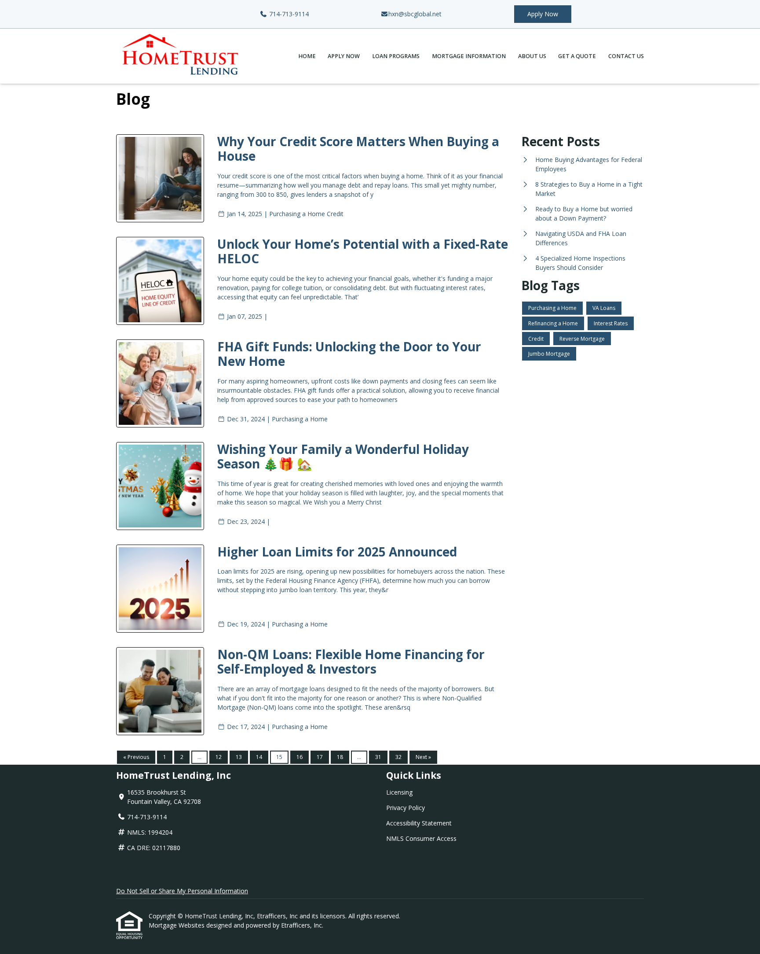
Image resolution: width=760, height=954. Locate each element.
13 (239, 757)
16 (299, 757)
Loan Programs (396, 56)
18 (340, 757)
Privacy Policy (405, 807)
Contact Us (626, 56)
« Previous (136, 757)
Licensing (399, 792)
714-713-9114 (288, 14)
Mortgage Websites (177, 925)
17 (320, 757)
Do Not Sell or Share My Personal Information (182, 891)
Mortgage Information (469, 56)
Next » (423, 757)
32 (398, 757)
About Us (532, 56)
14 (259, 757)
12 (219, 757)
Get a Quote (577, 56)
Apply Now (542, 14)
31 (378, 757)
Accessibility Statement (419, 823)
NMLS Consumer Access (421, 838)
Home (307, 56)
